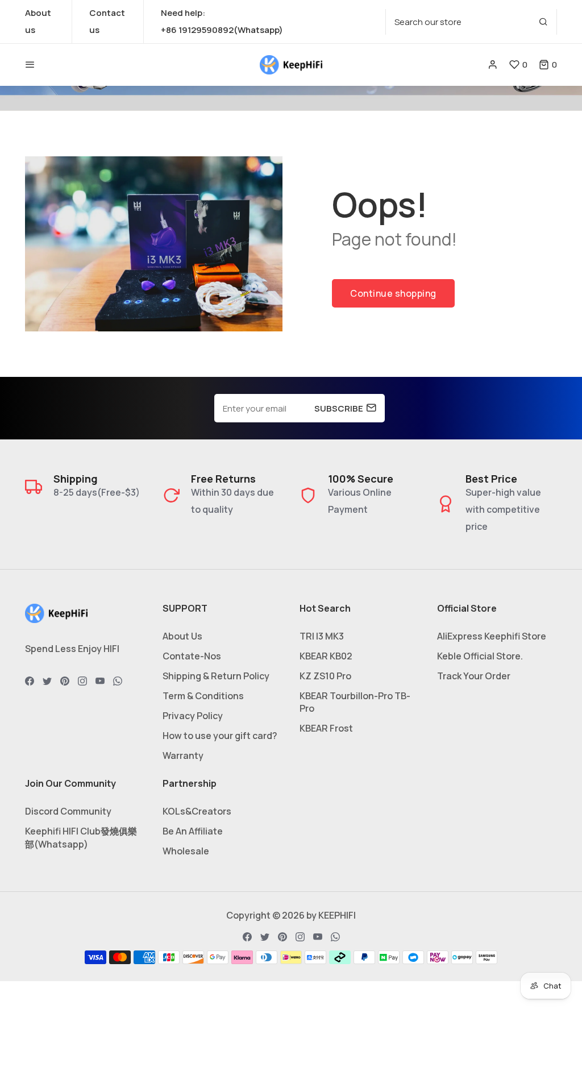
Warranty (183, 755)
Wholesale (186, 851)
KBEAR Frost (326, 728)
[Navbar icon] (30, 65)
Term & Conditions (203, 696)
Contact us (107, 21)
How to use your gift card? (220, 735)
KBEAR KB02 (326, 656)
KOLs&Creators (197, 811)
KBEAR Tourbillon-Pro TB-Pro (355, 702)
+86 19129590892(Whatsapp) (222, 30)
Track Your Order (473, 676)
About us (38, 21)
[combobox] (471, 22)
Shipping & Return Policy (216, 676)
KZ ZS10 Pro (325, 676)
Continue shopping (393, 293)
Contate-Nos (192, 656)
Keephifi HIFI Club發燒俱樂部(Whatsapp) (81, 837)
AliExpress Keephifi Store (491, 636)
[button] (548, 64)
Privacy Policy (193, 715)
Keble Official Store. (480, 656)
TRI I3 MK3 (322, 636)
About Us (182, 636)
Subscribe (338, 408)
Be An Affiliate (193, 831)
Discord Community (68, 811)
